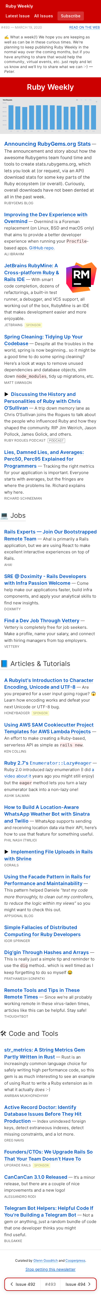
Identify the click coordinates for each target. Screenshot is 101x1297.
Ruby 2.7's (47, 763)
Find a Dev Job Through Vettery (41, 620)
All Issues (43, 15)
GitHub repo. (42, 247)
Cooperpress (75, 1260)
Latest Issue (18, 15)
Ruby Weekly (19, 6)
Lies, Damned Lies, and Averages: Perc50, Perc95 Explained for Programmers (44, 459)
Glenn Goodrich (45, 1260)
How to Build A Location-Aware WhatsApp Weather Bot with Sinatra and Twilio (47, 814)
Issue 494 (76, 1284)
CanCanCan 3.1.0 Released (35, 1177)
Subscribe (71, 15)
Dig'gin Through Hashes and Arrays (46, 952)
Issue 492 (25, 1284)
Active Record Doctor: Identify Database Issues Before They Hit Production (43, 1114)
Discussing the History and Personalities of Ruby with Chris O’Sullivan (42, 401)
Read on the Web (84, 27)
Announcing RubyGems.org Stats (47, 144)
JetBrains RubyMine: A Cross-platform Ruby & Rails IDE (31, 272)
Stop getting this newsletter (50, 1269)
